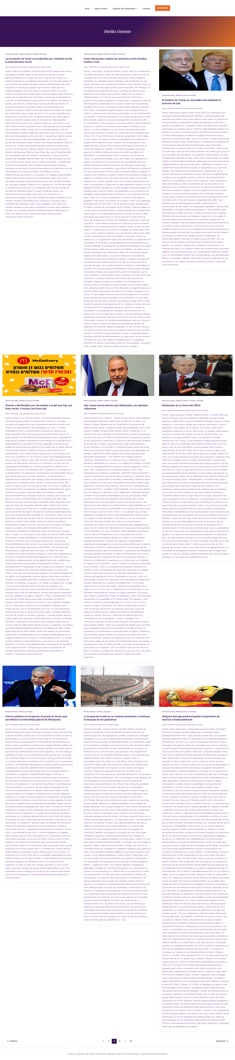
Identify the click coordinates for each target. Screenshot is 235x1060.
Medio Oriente (25, 54)
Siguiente (222, 1041)
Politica (36, 54)
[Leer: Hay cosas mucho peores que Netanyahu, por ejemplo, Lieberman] (117, 375)
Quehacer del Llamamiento (124, 8)
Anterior (12, 1041)
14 (130, 1041)
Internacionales (11, 54)
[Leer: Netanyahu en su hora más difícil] (196, 375)
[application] (136, 8)
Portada (43, 54)
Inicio (87, 8)
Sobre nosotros (101, 8)
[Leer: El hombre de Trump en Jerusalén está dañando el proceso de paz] (196, 70)
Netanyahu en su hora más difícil (181, 405)
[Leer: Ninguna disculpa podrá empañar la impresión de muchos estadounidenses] (196, 686)
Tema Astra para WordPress (154, 1054)
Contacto (146, 8)
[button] (166, 8)
